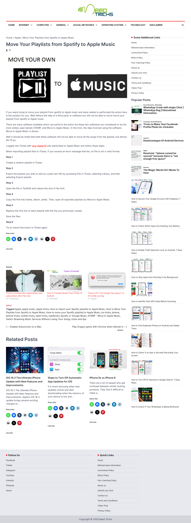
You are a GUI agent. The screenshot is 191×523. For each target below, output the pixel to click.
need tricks (41, 315)
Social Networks (83, 25)
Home (11, 25)
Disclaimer (156, 25)
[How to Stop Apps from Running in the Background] (141, 265)
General (61, 25)
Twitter (9, 465)
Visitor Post (136, 88)
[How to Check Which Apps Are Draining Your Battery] (141, 214)
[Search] (183, 25)
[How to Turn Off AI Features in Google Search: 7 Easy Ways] (141, 368)
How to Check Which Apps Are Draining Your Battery (155, 226)
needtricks (54, 315)
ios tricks (106, 312)
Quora (9, 490)
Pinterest (10, 485)
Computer (43, 25)
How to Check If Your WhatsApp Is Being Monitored (155, 407)
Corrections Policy (139, 52)
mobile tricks (27, 315)
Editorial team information (143, 47)
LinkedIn (10, 480)
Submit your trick (139, 73)
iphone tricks (13, 315)
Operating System (112, 25)
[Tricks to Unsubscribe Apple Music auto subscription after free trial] (25, 281)
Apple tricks (42, 309)
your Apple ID (39, 145)
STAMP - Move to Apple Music (104, 315)
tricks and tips (78, 319)
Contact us (136, 78)
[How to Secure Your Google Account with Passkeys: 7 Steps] (141, 187)
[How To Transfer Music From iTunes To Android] (66, 281)
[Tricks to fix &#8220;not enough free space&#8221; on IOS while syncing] (107, 281)
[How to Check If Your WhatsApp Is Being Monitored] (141, 395)
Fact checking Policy (140, 62)
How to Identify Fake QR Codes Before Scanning (153, 301)
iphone (115, 312)
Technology (138, 25)
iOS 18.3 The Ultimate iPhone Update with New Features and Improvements (24, 381)
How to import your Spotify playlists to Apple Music (77, 309)
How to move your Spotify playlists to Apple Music (73, 312)
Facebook (10, 460)
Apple (9, 306)
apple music (28, 309)
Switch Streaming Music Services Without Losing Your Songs (38, 319)
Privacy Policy (137, 93)
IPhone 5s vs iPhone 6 (102, 377)
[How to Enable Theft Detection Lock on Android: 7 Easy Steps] (141, 238)
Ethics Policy (137, 57)
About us (135, 68)
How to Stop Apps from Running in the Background (154, 277)
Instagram (10, 470)
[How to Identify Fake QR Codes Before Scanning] (141, 289)
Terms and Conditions (141, 83)
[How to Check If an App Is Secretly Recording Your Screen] (141, 340)
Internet (24, 25)
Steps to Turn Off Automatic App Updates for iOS (65, 379)
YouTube (10, 475)
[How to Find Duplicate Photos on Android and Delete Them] (141, 313)
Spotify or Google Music (73, 315)
